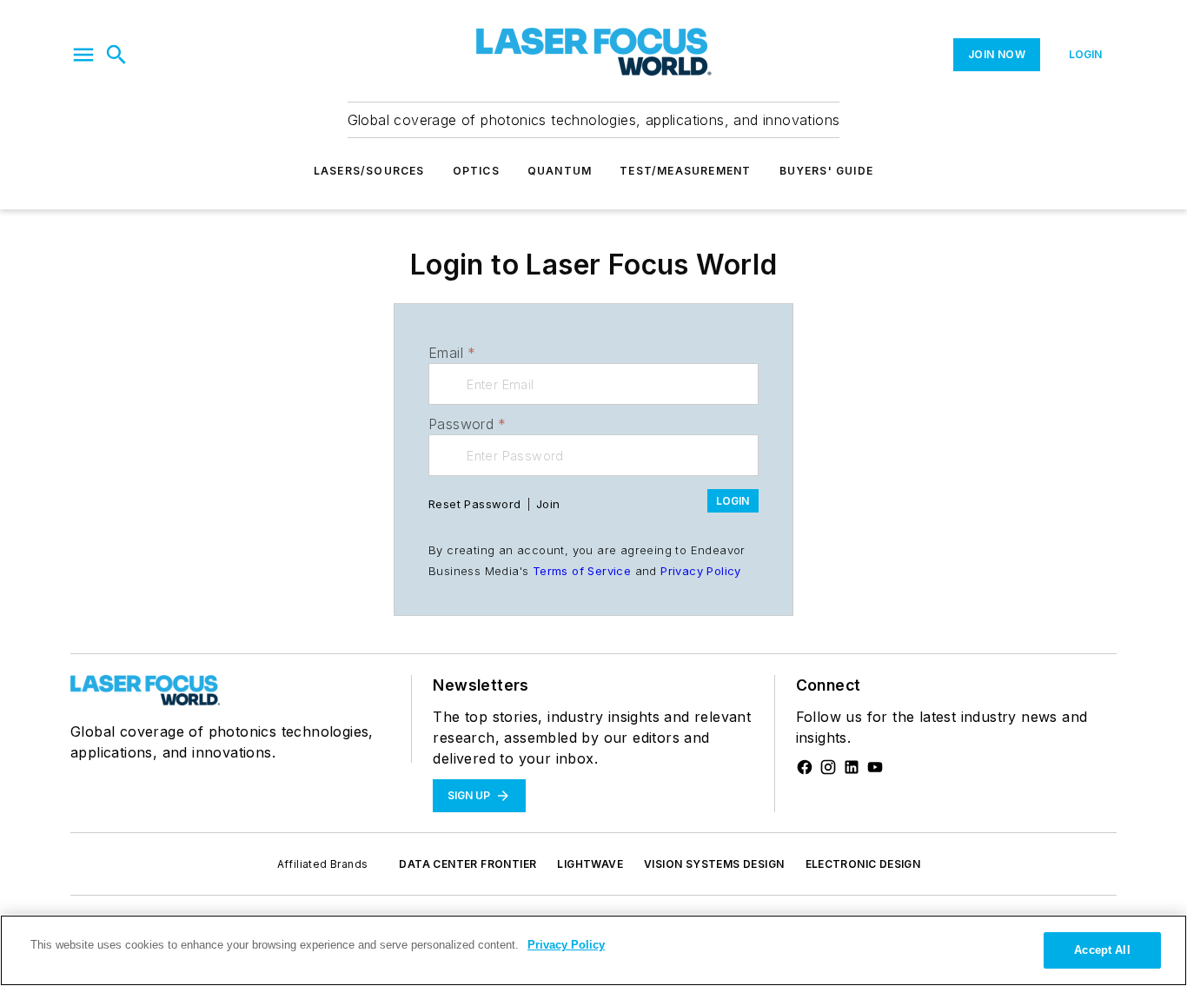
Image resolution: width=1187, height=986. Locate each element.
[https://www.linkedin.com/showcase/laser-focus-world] (851, 767)
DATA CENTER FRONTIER (467, 863)
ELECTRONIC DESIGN (863, 863)
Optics (476, 170)
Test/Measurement (685, 170)
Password (467, 424)
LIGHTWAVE (590, 863)
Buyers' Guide (826, 170)
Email (451, 352)
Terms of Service (582, 571)
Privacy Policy (700, 571)
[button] (83, 55)
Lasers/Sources (369, 170)
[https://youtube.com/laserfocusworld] (875, 767)
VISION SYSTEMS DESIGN (714, 863)
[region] (593, 950)
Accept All (1102, 949)
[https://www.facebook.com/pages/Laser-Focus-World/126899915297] (804, 767)
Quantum (559, 170)
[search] (116, 55)
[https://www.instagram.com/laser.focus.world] (828, 767)
